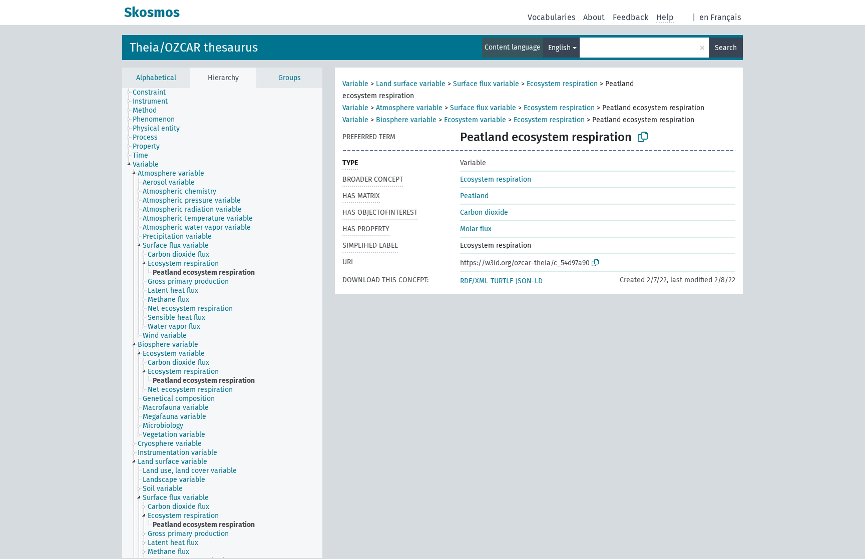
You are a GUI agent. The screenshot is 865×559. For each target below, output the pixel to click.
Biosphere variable (406, 120)
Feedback (630, 17)
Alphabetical (156, 78)
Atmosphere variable (409, 108)
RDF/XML (474, 281)
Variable (355, 84)
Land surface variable (411, 84)
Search (726, 48)
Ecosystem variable (475, 120)
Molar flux (476, 229)
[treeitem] (153, 92)
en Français (720, 17)
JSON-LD (529, 281)
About (594, 17)
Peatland (474, 196)
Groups (289, 78)
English (559, 48)
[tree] (222, 323)
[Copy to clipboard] (643, 137)
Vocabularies (551, 17)
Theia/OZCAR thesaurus (194, 48)
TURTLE (502, 281)
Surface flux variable (486, 84)
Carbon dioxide (484, 212)
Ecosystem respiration (562, 84)
